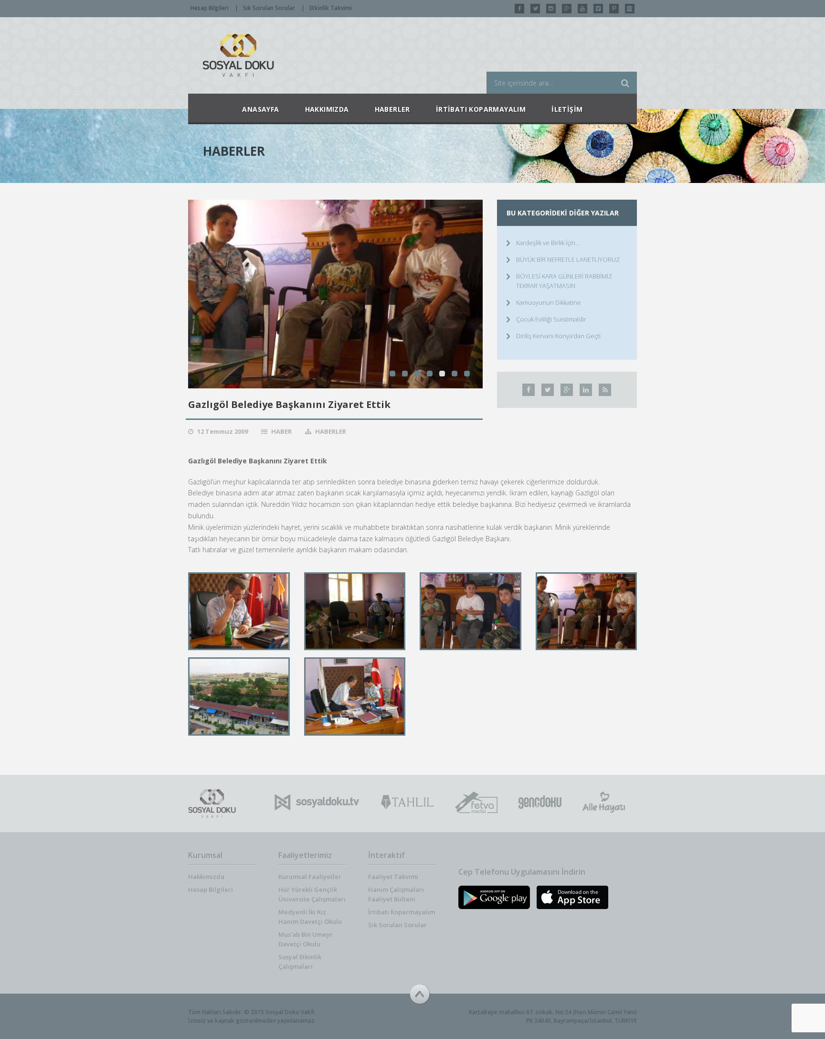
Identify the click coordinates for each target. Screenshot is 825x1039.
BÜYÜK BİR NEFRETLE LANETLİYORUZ (568, 259)
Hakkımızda (206, 876)
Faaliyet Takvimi (393, 876)
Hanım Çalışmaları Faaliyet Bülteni (396, 894)
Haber (281, 431)
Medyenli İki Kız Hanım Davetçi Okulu (310, 917)
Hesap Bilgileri (209, 8)
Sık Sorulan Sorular (269, 8)
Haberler (330, 431)
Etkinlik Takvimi (330, 8)
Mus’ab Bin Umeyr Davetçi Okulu (305, 939)
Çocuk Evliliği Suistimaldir (551, 319)
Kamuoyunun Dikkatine (548, 302)
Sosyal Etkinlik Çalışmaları (299, 962)
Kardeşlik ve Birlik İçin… (548, 242)
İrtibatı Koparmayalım (401, 912)
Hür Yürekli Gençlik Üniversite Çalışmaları (312, 894)
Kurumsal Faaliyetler (309, 876)
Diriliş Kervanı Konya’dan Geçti (558, 336)
